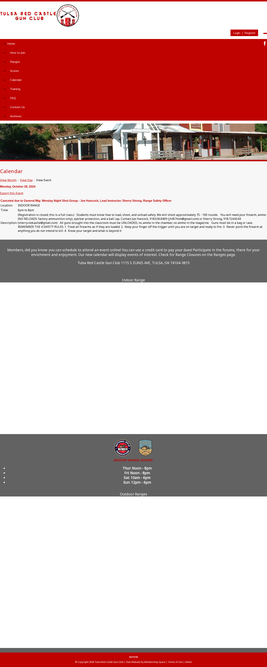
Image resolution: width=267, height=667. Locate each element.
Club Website (133, 662)
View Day (26, 180)
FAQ (13, 98)
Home (11, 43)
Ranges (15, 61)
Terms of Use (175, 662)
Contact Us (17, 107)
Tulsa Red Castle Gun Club (109, 662)
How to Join (17, 52)
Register (249, 33)
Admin (188, 662)
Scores (14, 71)
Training (15, 89)
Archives (15, 116)
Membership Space (154, 662)
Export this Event (11, 193)
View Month (8, 180)
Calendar (16, 80)
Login (236, 33)
